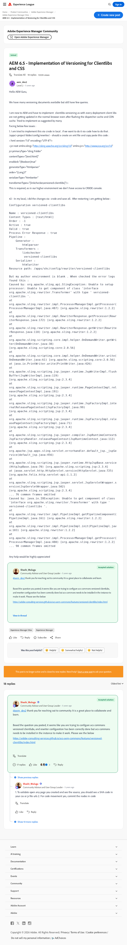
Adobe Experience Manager (42, 12)
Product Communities (19, 12)
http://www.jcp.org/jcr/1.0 (98, 145)
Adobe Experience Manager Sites (15, 15)
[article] (62, 734)
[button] (108, 15)
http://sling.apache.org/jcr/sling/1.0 (52, 145)
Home (4, 12)
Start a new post (85, 671)
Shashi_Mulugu (28, 569)
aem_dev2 (22, 82)
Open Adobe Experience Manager (31, 37)
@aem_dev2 (19, 578)
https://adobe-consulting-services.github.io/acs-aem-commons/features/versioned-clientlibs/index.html (60, 601)
